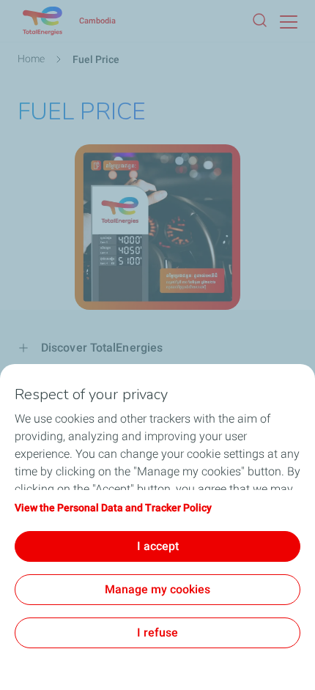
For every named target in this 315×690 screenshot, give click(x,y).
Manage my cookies (157, 589)
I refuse (157, 632)
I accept (158, 546)
